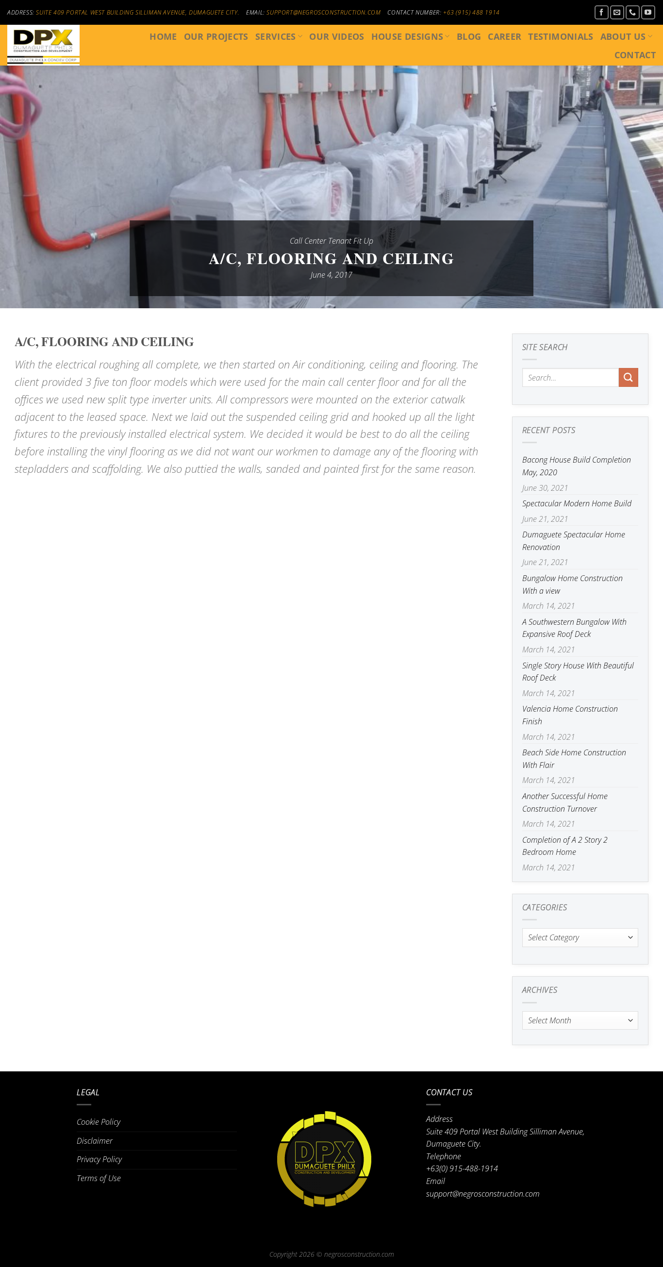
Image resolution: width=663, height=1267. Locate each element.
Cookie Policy (98, 1122)
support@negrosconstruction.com (323, 12)
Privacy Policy (99, 1159)
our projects (216, 36)
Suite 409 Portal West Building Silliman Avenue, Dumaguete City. (137, 12)
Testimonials (560, 36)
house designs (407, 36)
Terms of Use (99, 1178)
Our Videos (337, 36)
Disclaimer (95, 1140)
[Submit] (628, 377)
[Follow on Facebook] (602, 12)
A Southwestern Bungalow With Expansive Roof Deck (574, 628)
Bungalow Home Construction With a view (572, 584)
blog (469, 36)
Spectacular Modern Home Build (576, 503)
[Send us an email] (617, 12)
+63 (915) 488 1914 (471, 12)
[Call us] (633, 12)
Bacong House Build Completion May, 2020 (576, 466)
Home (163, 36)
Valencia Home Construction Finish (570, 715)
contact (635, 55)
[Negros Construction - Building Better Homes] (54, 45)
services (275, 36)
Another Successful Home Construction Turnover (565, 802)
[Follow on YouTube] (648, 12)
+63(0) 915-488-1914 (462, 1168)
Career (504, 36)
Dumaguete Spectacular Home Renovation (573, 540)
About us (623, 36)
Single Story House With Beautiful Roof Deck (578, 672)
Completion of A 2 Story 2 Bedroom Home (565, 846)
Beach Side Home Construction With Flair (574, 758)
